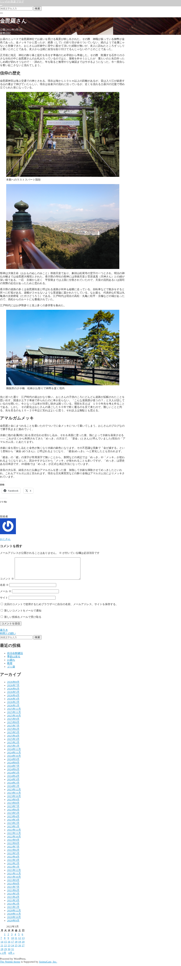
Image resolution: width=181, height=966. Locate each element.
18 (16, 941)
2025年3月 (13, 739)
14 (2, 941)
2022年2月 (13, 863)
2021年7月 (13, 887)
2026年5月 (13, 692)
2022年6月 (13, 850)
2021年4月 (13, 897)
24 (12, 945)
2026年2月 (13, 702)
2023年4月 (13, 816)
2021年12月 (14, 870)
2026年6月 (13, 688)
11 (16, 938)
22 (5, 945)
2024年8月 (13, 762)
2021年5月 (13, 893)
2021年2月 (13, 903)
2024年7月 (13, 766)
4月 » (11, 953)
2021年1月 (13, 907)
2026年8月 (13, 682)
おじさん (5, 539)
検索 (37, 8)
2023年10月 (14, 796)
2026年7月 (13, 685)
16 (9, 941)
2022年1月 (13, 866)
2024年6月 (13, 769)
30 (9, 949)
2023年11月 (14, 792)
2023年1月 (13, 826)
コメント (7, 578)
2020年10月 (14, 917)
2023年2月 (13, 823)
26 (19, 945)
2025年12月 (14, 708)
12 (19, 938)
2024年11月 (14, 752)
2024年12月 (14, 749)
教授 (9, 663)
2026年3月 (13, 698)
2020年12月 (14, 910)
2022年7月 (13, 846)
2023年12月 (14, 789)
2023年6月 (13, 809)
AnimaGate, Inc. (48, 961)
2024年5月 (13, 772)
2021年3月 (13, 900)
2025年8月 (13, 722)
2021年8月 (13, 883)
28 (2, 949)
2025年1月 (13, 745)
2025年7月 (13, 725)
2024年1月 (13, 786)
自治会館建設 (15, 653)
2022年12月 (14, 829)
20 (23, 941)
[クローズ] (1, 13)
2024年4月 (13, 776)
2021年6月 (13, 890)
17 (12, 941)
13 (23, 938)
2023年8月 (13, 803)
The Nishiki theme (10, 961)
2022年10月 (14, 836)
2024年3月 (13, 779)
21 (2, 945)
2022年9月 (13, 840)
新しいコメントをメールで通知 (22, 610)
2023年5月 (13, 813)
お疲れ (11, 659)
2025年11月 (14, 712)
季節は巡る (13, 656)
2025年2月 (13, 742)
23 (9, 945)
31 (12, 949)
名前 (4, 585)
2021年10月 (14, 876)
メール (5, 591)
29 (5, 949)
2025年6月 (13, 729)
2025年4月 (13, 735)
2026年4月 (13, 695)
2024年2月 (13, 782)
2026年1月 (13, 705)
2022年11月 (14, 833)
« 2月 (3, 953)
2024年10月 (14, 756)
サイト (4, 597)
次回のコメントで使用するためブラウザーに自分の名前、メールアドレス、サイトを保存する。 (61, 604)
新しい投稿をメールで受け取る (22, 617)
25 (16, 945)
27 (23, 945)
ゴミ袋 (11, 666)
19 (19, 941)
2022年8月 (13, 843)
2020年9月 (13, 920)
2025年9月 (13, 719)
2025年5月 (13, 732)
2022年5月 (13, 853)
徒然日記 (5, 33)
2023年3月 (13, 819)
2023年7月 (13, 806)
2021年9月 (13, 880)
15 (5, 941)
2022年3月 (13, 860)
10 (12, 938)
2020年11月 (14, 913)
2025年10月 (14, 715)
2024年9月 (13, 759)
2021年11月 (14, 873)
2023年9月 (13, 799)
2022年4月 (13, 856)
